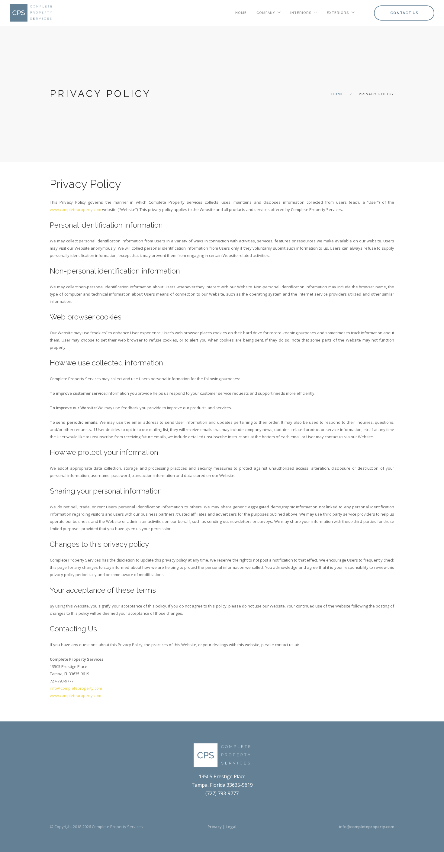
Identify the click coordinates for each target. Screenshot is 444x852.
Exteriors (338, 13)
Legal (231, 826)
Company (265, 13)
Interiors (301, 13)
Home (241, 13)
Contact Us (404, 13)
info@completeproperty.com (366, 826)
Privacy (215, 826)
